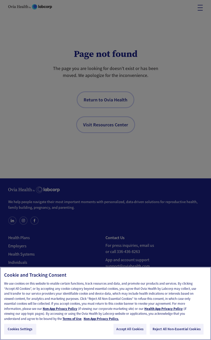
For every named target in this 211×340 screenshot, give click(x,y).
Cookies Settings (20, 329)
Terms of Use (72, 319)
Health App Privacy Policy (163, 309)
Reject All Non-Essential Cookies (177, 329)
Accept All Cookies (129, 329)
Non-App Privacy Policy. (101, 319)
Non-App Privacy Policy (60, 309)
